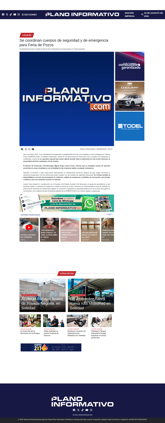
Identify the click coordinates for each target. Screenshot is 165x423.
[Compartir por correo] (33, 149)
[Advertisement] (66, 255)
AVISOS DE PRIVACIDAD (138, 419)
